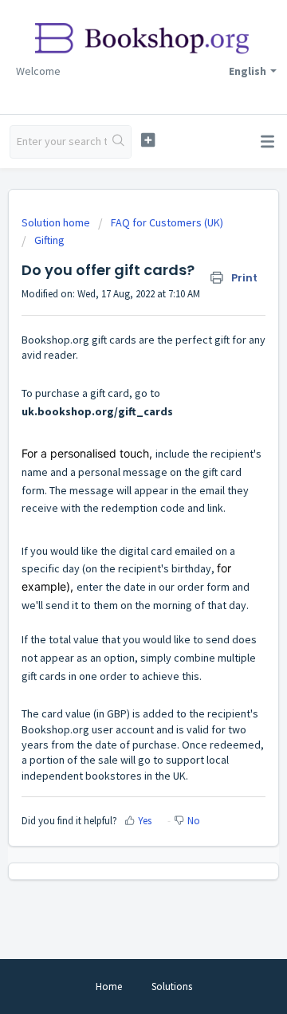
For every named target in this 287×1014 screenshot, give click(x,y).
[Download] (114, 499)
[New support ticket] (147, 140)
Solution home (57, 222)
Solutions (171, 986)
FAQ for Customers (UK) (167, 222)
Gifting (49, 240)
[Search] (119, 142)
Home (109, 986)
